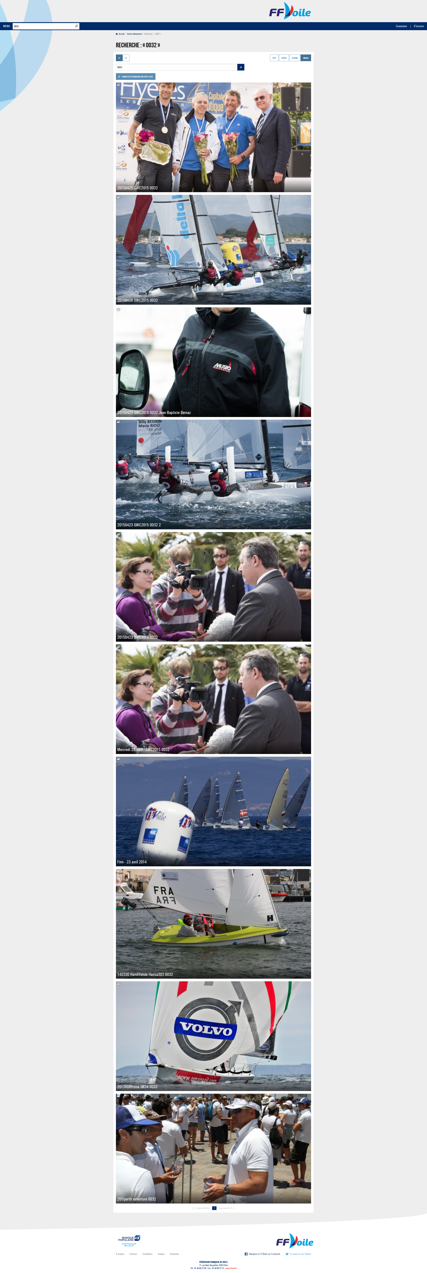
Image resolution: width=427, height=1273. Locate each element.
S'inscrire (419, 26)
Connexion (401, 26)
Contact (133, 1254)
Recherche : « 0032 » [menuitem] (152, 33)
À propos (120, 1254)
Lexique (161, 1254)
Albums (295, 58)
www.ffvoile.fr (231, 1268)
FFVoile (290, 10)
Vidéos (284, 58)
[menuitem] (121, 33)
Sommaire (174, 1254)
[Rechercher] (76, 26)
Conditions (147, 1254)
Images (306, 58)
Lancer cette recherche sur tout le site (137, 77)
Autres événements (134, 33)
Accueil (121, 33)
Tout (274, 58)
